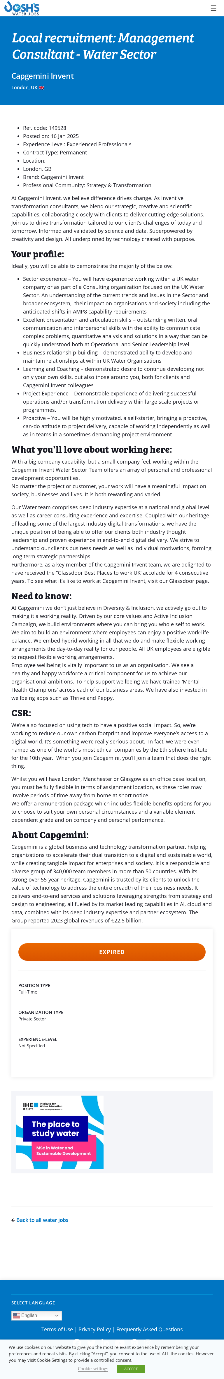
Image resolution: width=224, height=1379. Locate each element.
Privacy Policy (94, 1329)
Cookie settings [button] (93, 1368)
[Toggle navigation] (213, 8)
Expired (112, 952)
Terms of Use (57, 1329)
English (28, 1315)
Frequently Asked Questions (149, 1329)
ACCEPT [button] (131, 1368)
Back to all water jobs (42, 1219)
